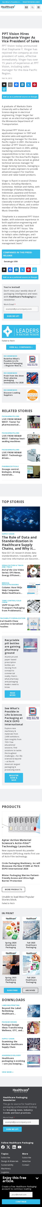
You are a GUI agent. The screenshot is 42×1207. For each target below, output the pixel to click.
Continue (21, 1201)
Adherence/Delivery (11, 1055)
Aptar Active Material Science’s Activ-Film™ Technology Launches (16, 843)
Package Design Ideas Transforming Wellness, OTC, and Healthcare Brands (12, 1028)
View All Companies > (21, 347)
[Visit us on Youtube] (19, 1147)
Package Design (9, 1022)
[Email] (10, 84)
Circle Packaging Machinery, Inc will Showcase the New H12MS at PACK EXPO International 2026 (21, 866)
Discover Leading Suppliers (12, 394)
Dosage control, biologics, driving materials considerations (11, 472)
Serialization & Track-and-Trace (13, 566)
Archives (30, 990)
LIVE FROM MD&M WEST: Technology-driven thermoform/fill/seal (13, 455)
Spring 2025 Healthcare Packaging (10, 979)
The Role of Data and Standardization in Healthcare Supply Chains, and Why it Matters (19, 542)
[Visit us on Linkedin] (14, 1147)
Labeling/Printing (10, 1005)
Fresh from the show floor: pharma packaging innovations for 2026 (14, 379)
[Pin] (34, 84)
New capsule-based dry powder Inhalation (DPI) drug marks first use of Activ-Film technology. (21, 853)
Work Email (10, 304)
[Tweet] (28, 84)
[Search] (32, 7)
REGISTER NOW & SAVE (13, 777)
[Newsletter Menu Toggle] (26, 7)
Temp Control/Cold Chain (11, 601)
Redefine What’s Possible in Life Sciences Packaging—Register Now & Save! (13, 362)
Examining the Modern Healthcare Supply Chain (12, 1044)
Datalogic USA (11, 261)
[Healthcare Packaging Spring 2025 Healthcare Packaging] (11, 963)
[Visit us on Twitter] (8, 1147)
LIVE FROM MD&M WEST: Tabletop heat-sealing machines (13, 439)
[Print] (4, 84)
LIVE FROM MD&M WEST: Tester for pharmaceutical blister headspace (12, 422)
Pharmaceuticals (10, 466)
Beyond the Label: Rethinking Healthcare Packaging (11, 1011)
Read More (12, 694)
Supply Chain (8, 534)
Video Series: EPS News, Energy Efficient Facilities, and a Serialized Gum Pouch (13, 573)
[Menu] (38, 7)
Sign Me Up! (13, 316)
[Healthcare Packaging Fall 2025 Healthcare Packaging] (31, 928)
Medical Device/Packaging (10, 584)
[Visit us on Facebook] (3, 1147)
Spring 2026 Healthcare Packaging (10, 945)
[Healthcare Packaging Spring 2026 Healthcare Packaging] (11, 928)
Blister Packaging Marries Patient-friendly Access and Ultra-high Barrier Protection (20, 878)
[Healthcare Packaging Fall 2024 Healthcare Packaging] (31, 963)
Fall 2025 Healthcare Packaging (31, 945)
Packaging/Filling (10, 416)
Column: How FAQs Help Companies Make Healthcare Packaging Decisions (13, 590)
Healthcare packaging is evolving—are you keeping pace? (13, 1061)
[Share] (16, 84)
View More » (7, 1072)
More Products (13, 889)
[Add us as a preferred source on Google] (4, 89)
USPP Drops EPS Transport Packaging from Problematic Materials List (13, 608)
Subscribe (12, 990)
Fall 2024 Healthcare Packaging (31, 979)
